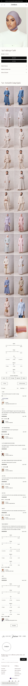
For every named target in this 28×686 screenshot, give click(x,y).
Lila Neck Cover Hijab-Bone (9, 470)
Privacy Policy (17, 672)
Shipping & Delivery (18, 668)
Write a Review (23, 383)
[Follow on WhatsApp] (18, 681)
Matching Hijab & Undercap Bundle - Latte (11, 403)
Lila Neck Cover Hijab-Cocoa (9, 438)
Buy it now (14, 61)
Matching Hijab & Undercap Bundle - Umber (11, 620)
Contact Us (3, 673)
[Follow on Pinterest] (15, 681)
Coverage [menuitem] (12, 378)
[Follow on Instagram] (12, 681)
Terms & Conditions (18, 670)
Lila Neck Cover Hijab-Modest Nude (10, 503)
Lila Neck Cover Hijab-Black (9, 422)
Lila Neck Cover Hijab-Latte (9, 487)
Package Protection (18, 673)
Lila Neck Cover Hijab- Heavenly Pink (10, 518)
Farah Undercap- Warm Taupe (9, 571)
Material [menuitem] (24, 378)
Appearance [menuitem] (18, 378)
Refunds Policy (17, 675)
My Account (3, 668)
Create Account (3, 670)
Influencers (3, 672)
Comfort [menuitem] (4, 378)
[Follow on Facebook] (9, 681)
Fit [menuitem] (8, 378)
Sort (18, 388)
